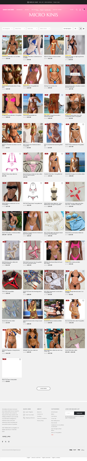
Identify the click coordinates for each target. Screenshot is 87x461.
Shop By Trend (57, 9)
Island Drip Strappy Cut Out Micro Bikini (75, 174)
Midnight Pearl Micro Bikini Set (30, 350)
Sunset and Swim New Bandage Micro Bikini (32, 292)
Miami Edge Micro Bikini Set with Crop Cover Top (53, 351)
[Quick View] (12, 37)
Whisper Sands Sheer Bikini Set (9, 174)
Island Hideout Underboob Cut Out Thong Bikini (10, 204)
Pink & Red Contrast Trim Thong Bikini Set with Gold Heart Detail (32, 262)
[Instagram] (8, 441)
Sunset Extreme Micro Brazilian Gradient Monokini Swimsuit (75, 86)
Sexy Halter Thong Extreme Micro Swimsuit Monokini (52, 116)
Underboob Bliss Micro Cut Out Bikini (11, 56)
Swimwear (19, 9)
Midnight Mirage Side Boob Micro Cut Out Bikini (74, 292)
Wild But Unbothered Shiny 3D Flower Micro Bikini (53, 262)
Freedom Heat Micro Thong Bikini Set (53, 174)
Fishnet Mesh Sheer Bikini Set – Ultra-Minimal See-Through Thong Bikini (53, 204)
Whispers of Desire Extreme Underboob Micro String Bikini (33, 233)
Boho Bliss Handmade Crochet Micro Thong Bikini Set (53, 292)
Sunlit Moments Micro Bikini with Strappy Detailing (10, 262)
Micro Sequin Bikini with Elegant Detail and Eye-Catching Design (53, 233)
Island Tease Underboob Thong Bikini (74, 144)
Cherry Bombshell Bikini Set (29, 115)
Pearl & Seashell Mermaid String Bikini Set (53, 145)
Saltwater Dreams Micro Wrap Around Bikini (32, 321)
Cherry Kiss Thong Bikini (8, 291)
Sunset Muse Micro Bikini (71, 350)
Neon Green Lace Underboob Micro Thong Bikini (32, 145)
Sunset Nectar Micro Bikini (8, 321)
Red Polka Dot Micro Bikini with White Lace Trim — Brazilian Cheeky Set (74, 204)
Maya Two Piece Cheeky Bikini (9, 379)
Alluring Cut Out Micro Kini (50, 86)
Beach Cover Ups (45, 9)
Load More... (43, 388)
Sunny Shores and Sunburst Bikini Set (74, 232)
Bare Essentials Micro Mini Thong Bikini (74, 321)
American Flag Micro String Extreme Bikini (11, 351)
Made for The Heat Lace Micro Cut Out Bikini (11, 145)
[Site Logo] (8, 9)
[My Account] (80, 10)
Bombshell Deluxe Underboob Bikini (53, 321)
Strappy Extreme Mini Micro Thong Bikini (11, 115)
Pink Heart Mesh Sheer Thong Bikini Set (32, 203)
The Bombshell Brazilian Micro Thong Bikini (11, 86)
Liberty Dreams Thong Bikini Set (31, 86)
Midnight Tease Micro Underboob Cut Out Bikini (32, 57)
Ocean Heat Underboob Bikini (72, 262)
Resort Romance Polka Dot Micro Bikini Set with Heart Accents (32, 174)
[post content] (12, 45)
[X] (5, 441)
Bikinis (27, 9)
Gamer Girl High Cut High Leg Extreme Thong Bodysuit (74, 57)
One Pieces (34, 9)
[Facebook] (2, 441)
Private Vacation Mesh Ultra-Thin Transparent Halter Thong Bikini (73, 116)
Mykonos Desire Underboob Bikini (52, 56)
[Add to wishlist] (20, 36)
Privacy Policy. (72, 417)
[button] (77, 10)
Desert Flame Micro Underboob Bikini (11, 232)
